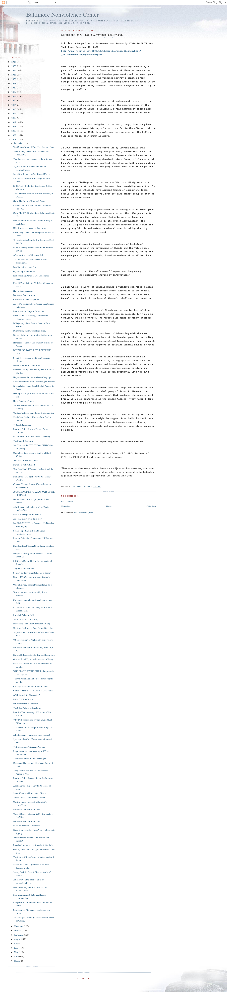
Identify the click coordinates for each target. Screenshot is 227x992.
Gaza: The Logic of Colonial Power (29, 200)
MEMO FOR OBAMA (23, 699)
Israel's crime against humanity (27, 514)
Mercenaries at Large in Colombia (28, 311)
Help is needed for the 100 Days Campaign (32, 377)
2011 (14, 126)
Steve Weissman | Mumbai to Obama (29, 793)
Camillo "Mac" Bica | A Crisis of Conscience (33, 690)
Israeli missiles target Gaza (25, 266)
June (16, 947)
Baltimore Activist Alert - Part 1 (27, 821)
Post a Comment (67, 501)
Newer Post (66, 506)
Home (109, 506)
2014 (14, 113)
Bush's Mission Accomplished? (27, 365)
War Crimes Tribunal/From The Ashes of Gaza (33, 146)
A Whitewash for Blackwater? (26, 694)
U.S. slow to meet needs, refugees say (29, 228)
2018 (14, 96)
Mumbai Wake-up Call (23, 614)
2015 (14, 109)
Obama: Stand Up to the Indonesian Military (33, 659)
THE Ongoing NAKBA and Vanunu (29, 746)
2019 (14, 91)
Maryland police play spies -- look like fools (33, 845)
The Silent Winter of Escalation (27, 707)
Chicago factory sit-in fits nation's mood (31, 686)
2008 (14, 139)
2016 (14, 104)
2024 (14, 70)
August (17, 939)
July (16, 943)
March (17, 960)
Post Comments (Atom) (83, 512)
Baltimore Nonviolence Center (62, 14)
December (19, 143)
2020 (14, 87)
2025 (14, 66)
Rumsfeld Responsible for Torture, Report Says (34, 654)
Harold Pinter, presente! (23, 290)
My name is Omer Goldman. (25, 703)
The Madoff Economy (23, 440)
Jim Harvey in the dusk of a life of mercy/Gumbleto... (28, 881)
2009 (14, 135)
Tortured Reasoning (22, 424)
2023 (14, 74)
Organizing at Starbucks (24, 271)
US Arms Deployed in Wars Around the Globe (33, 627)
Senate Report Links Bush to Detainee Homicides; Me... (30, 532)
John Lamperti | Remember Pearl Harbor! (31, 734)
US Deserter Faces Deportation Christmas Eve (33, 412)
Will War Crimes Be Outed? (25, 460)
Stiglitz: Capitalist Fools (24, 568)
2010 (14, 130)
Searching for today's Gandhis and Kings (31, 174)
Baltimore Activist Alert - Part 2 (27, 809)
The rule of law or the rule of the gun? (30, 758)
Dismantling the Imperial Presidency (29, 330)
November (19, 926)
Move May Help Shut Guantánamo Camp (32, 623)
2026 (14, 61)
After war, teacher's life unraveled (28, 255)
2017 (14, 100)
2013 (14, 117)
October (18, 930)
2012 (14, 122)
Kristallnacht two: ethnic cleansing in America (34, 381)
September (19, 934)
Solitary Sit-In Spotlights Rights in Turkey (32, 572)
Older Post (151, 506)
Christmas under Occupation (26, 299)
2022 (14, 78)
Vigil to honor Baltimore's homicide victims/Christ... (29, 168)
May (16, 952)
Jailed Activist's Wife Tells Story (27, 518)
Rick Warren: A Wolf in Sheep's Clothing (31, 436)
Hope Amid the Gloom (23, 400)
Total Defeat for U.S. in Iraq (25, 619)
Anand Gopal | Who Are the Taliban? (29, 797)
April (16, 956)
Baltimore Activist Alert (24, 295)
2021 (14, 83)
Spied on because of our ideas (26, 825)
